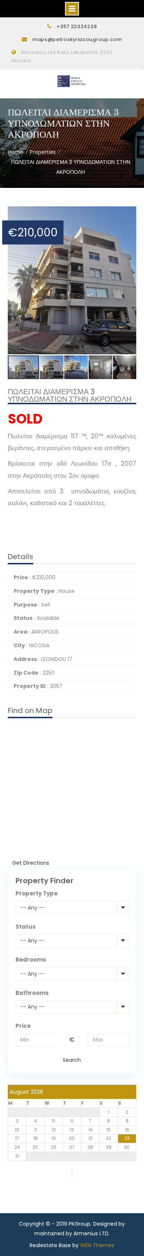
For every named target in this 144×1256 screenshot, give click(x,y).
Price (23, 1026)
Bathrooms (32, 993)
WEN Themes (97, 1245)
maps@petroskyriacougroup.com (77, 39)
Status (26, 927)
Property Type (37, 893)
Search (72, 1060)
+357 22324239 (76, 26)
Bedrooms (31, 959)
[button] (130, 213)
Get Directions (30, 863)
